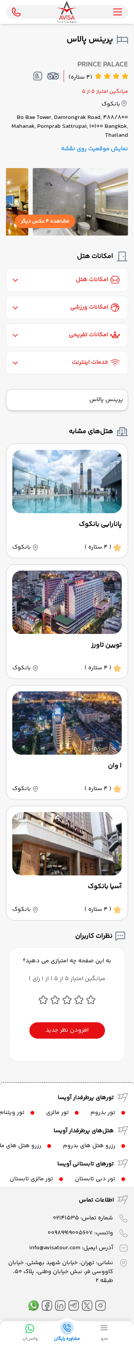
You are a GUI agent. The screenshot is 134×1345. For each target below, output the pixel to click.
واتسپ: (80, 1233)
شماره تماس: (83, 1218)
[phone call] (16, 11)
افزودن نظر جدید (67, 1030)
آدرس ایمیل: (71, 1248)
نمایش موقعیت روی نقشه (94, 149)
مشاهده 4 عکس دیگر (45, 221)
